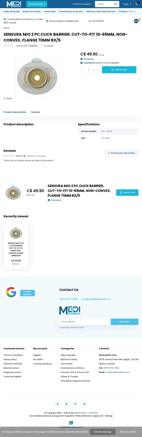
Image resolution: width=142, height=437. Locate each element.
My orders (38, 359)
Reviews (35, 112)
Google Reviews (27, 293)
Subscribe (125, 321)
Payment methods (13, 363)
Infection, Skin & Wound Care (101, 11)
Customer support (12, 376)
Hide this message (102, 432)
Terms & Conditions (13, 355)
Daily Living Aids (12, 11)
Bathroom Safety (32, 11)
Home (6, 28)
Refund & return (11, 368)
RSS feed (93, 413)
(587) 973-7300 (68, 299)
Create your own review (123, 153)
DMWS (77, 413)
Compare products (42, 363)
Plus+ (84, 413)
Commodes (50, 11)
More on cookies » (128, 432)
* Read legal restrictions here (71, 327)
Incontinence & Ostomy (71, 11)
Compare (48, 45)
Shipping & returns (12, 372)
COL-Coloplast (30, 45)
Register (37, 355)
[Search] (115, 4)
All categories (36, 4)
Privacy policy (10, 359)
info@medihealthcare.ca (96, 299)
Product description (15, 112)
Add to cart (121, 69)
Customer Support (82, 4)
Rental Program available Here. (64, 21)
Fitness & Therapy (128, 11)
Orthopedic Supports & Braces (75, 380)
